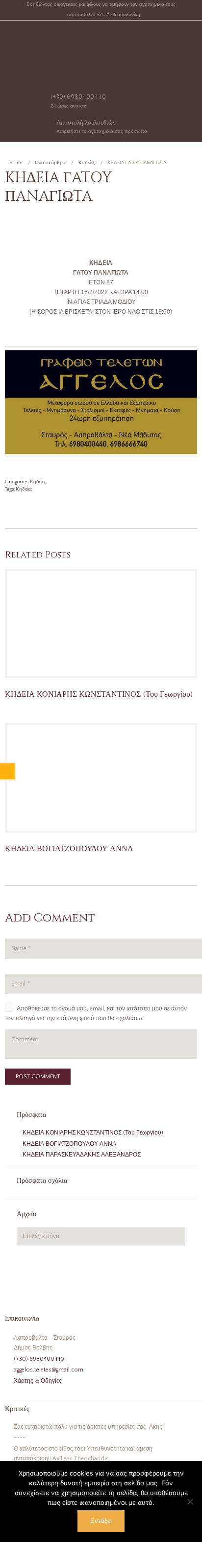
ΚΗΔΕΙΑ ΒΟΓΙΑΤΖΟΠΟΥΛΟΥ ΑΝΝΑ (69, 848)
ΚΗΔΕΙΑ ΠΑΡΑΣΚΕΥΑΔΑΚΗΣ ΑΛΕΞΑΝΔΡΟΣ (82, 1155)
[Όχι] (190, 1501)
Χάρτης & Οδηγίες (38, 1381)
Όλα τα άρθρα (50, 163)
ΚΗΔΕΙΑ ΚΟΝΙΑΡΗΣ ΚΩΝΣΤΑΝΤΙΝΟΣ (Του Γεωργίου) (99, 694)
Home (16, 163)
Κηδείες (86, 163)
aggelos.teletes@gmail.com (48, 1370)
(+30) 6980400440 (78, 96)
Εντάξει (101, 1521)
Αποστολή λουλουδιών (86, 122)
